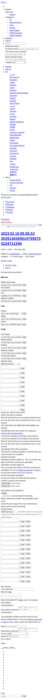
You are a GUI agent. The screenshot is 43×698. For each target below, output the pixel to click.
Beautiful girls (15, 22)
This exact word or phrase (15, 51)
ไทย (11, 161)
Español (13, 100)
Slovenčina (14, 153)
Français (13, 111)
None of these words (13, 56)
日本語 (12, 127)
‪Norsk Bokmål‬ (15, 135)
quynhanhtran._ (15, 253)
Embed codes (6, 509)
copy (24, 285)
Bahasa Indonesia (17, 121)
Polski (12, 140)
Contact (13, 187)
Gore (12, 25)
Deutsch (13, 90)
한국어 (12, 129)
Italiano (13, 124)
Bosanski (13, 79)
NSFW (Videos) (16, 35)
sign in (37, 470)
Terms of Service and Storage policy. (18, 432)
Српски (13, 156)
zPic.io (3, 2)
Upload (4, 493)
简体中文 (13, 172)
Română (13, 148)
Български (14, 77)
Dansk (12, 87)
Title (6, 589)
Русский (13, 150)
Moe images (15, 30)
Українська (14, 166)
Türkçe (12, 164)
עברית (12, 113)
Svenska (13, 158)
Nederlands (14, 137)
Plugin (12, 190)
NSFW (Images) (16, 33)
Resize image (6, 591)
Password (5, 636)
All (11, 19)
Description (9, 609)
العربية (12, 74)
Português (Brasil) (17, 145)
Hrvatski (13, 116)
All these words (11, 48)
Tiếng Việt (14, 169)
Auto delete (6, 490)
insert (28, 521)
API (11, 185)
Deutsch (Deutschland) (19, 92)
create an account (25, 470)
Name (3, 626)
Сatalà (12, 82)
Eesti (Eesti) (15, 103)
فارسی (12, 106)
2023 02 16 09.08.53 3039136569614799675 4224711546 (21, 238)
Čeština (13, 85)
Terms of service (16, 182)
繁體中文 (13, 174)
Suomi (12, 108)
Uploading (7, 496)
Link (2, 693)
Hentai (12, 27)
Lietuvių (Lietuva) (17, 132)
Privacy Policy (15, 180)
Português (14, 142)
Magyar (12, 119)
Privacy (4, 633)
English (13, 98)
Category (9, 62)
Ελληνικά (13, 95)
